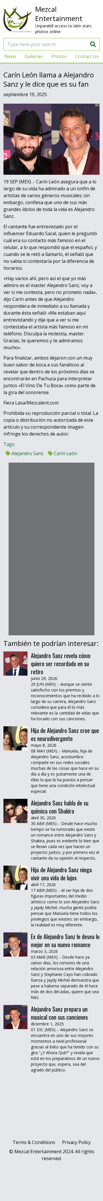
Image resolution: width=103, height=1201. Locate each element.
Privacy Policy (76, 1142)
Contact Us (87, 56)
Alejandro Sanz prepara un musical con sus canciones (59, 1013)
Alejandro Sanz (26, 453)
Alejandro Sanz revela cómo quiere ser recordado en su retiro (60, 663)
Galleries (34, 56)
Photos (59, 56)
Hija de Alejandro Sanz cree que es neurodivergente (65, 734)
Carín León (65, 453)
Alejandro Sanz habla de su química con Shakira (59, 807)
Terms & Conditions (34, 1142)
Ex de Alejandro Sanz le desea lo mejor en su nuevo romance (65, 940)
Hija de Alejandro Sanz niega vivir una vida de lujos (61, 873)
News (10, 56)
